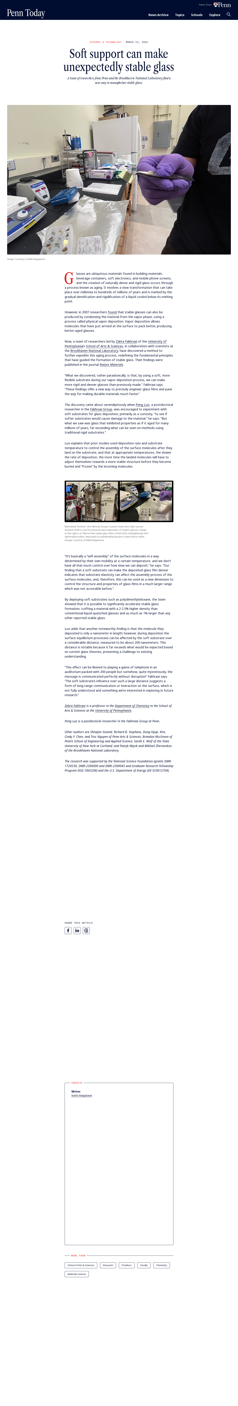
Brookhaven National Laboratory (94, 350)
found (112, 312)
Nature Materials (111, 364)
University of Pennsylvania (113, 710)
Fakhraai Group (101, 409)
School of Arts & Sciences (104, 346)
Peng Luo (142, 405)
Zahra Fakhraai (126, 341)
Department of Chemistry (132, 706)
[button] (119, 501)
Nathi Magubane (81, 1095)
